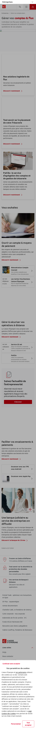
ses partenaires (21, 672)
